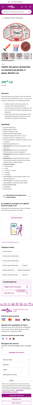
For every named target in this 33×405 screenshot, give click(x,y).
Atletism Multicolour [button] (8, 270)
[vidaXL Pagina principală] (11, 7)
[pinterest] (10, 339)
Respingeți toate (16, 399)
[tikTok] (13, 339)
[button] (16, 359)
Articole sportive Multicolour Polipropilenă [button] (11, 265)
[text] (7, 82)
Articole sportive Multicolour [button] (11, 256)
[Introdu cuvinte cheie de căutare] (29, 11)
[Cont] (22, 7)
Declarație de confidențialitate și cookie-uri (12, 391)
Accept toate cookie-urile (16, 395)
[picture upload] (16, 229)
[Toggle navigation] (3, 7)
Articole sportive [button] (7, 251)
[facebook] (3, 339)
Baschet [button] (25, 275)
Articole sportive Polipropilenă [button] (11, 261)
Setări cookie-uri (16, 403)
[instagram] (6, 339)
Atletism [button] (25, 265)
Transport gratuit (16, 2)
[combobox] (16, 12)
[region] (16, 393)
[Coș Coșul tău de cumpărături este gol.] (30, 7)
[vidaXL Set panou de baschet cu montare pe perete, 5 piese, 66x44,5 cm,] (16, 37)
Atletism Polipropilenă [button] (24, 270)
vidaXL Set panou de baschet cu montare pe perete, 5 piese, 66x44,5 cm (15, 69)
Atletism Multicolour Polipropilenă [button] (11, 275)
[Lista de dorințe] (26, 7)
